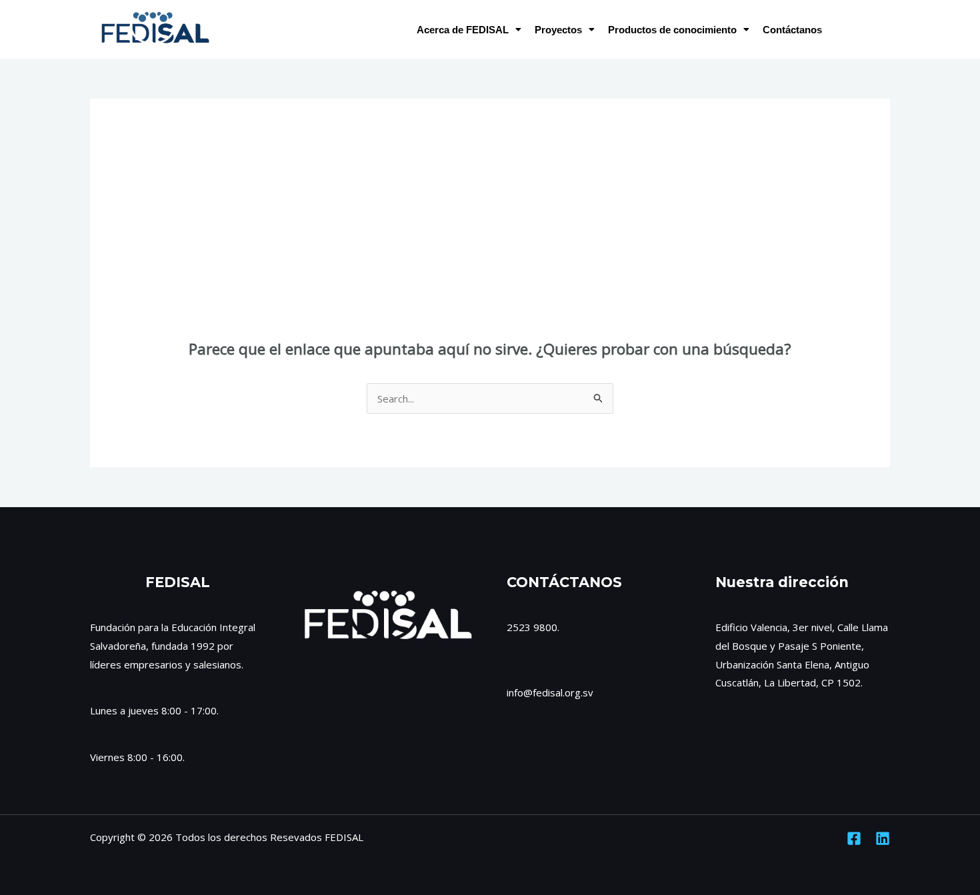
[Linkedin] (882, 838)
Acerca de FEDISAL (463, 29)
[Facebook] (854, 838)
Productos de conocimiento (672, 29)
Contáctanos (792, 29)
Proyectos (558, 29)
